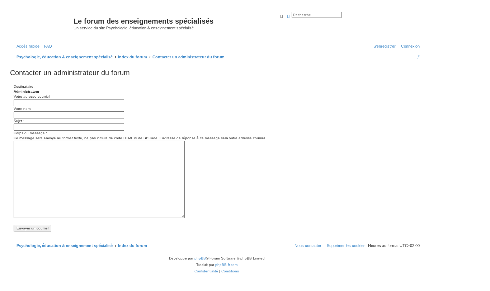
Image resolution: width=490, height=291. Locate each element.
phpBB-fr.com (226, 265)
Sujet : (19, 121)
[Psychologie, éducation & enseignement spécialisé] (43, 23)
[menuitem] (46, 46)
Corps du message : (30, 133)
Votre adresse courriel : (33, 96)
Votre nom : (23, 109)
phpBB (200, 258)
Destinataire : (25, 86)
